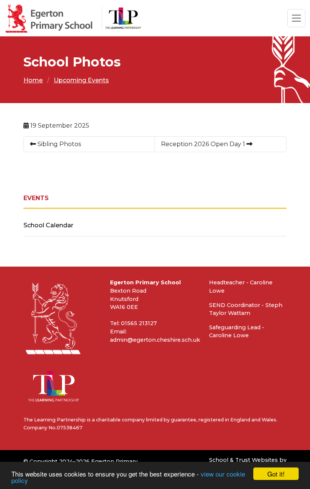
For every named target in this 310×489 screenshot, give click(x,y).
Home (33, 80)
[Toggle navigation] (296, 18)
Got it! (276, 473)
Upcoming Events (81, 80)
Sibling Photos (58, 144)
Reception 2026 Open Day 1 (203, 144)
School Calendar (48, 225)
